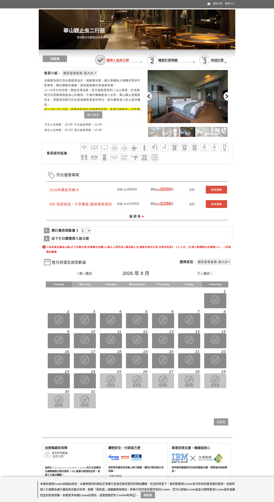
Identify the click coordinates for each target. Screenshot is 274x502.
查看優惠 (216, 190)
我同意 (148, 495)
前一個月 (85, 273)
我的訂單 (218, 3)
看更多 (135, 216)
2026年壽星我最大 (64, 189)
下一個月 (203, 273)
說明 (191, 189)
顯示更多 (93, 114)
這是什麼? (59, 456)
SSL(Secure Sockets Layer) (69, 467)
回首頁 (54, 58)
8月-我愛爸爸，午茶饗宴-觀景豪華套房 (80, 204)
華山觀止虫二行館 (84, 30)
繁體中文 (230, 3)
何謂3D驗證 (115, 475)
